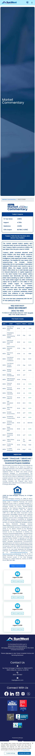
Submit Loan (26, 458)
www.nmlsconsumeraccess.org (11, 500)
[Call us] (24, 3)
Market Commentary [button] (9, 199)
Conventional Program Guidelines (17, 461)
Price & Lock (15, 458)
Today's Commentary (17, 566)
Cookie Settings (10, 753)
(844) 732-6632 (17, 311)
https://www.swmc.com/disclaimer (12, 554)
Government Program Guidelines (17, 463)
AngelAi (30, 313)
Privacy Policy (26, 750)
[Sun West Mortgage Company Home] (9, 2)
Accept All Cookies (24, 753)
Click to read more (17, 581)
